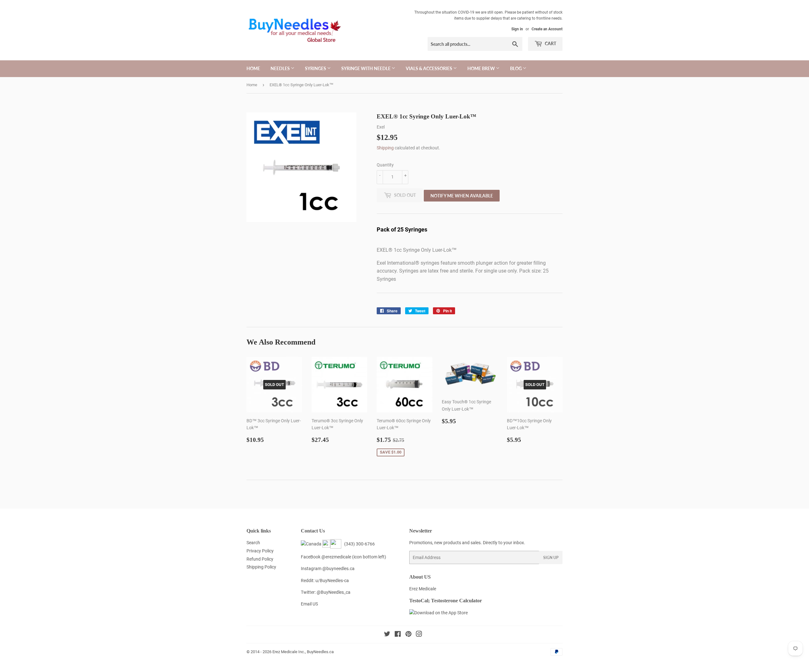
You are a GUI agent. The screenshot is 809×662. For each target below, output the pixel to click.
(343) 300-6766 (358, 543)
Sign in (517, 29)
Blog (516, 68)
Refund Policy (259, 559)
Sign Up (550, 557)
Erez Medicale (422, 588)
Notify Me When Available (461, 195)
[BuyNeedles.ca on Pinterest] (408, 634)
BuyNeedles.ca (320, 651)
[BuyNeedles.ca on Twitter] (387, 634)
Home (253, 68)
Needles (281, 68)
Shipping (385, 147)
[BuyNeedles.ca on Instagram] (419, 634)
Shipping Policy (261, 566)
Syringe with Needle (366, 68)
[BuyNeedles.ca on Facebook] (397, 634)
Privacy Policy (260, 550)
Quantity (385, 164)
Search (253, 542)
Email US (309, 603)
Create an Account (547, 29)
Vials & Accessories (429, 68)
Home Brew (481, 68)
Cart (550, 43)
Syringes (316, 68)
